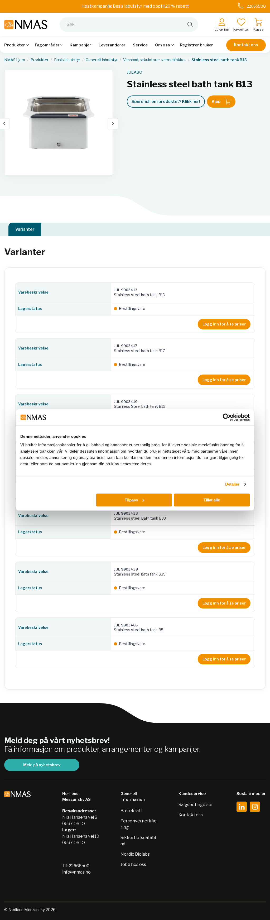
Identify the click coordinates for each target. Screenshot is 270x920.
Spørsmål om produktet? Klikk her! (166, 101)
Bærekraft (131, 810)
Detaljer (232, 484)
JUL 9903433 (126, 513)
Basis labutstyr (67, 60)
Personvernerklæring (138, 824)
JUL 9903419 (125, 402)
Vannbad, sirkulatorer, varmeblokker (154, 60)
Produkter (40, 60)
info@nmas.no (76, 872)
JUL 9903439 (126, 569)
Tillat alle (212, 500)
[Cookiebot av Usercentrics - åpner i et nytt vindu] (227, 417)
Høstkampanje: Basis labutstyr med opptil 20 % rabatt (135, 6)
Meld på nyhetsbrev (41, 765)
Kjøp (216, 101)
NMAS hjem (14, 60)
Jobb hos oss (133, 864)
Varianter (25, 229)
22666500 (79, 865)
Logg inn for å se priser (224, 324)
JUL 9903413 (125, 290)
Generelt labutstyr (102, 60)
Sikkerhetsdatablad (138, 840)
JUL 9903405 (126, 625)
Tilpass (131, 500)
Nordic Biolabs (135, 854)
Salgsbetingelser (196, 804)
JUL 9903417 (125, 346)
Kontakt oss (246, 44)
